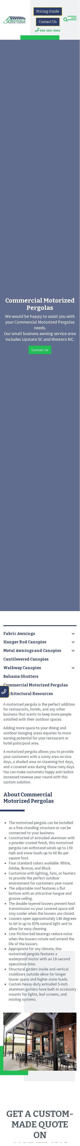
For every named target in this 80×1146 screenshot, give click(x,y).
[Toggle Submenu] (73, 634)
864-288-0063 (49, 30)
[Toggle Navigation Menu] (72, 18)
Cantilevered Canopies (26, 659)
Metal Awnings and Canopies (32, 650)
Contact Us (48, 22)
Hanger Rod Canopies (24, 642)
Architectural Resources (28, 693)
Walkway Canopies (22, 668)
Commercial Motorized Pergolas (35, 685)
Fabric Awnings (19, 633)
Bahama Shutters (20, 676)
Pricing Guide (47, 11)
